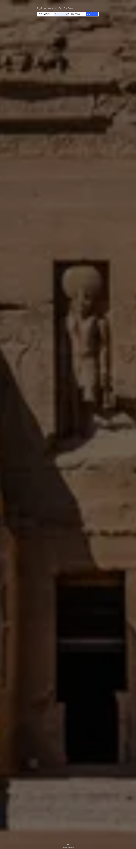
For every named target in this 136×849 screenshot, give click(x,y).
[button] (111, 2)
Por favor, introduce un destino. (44, 13)
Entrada (56, 13)
